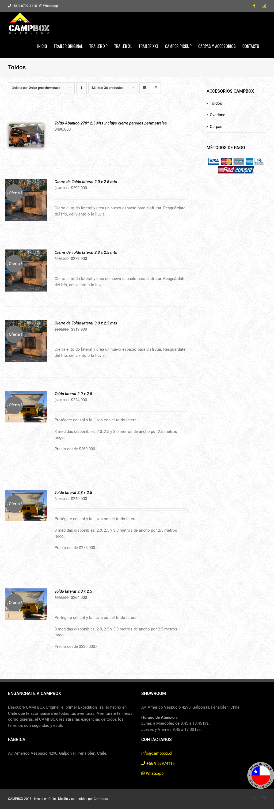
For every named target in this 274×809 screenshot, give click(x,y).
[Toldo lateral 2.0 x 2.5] (26, 393)
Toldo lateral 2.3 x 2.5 (73, 492)
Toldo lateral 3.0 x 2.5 (73, 591)
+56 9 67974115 (159, 763)
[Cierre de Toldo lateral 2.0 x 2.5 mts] (26, 181)
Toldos (216, 103)
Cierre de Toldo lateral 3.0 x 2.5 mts (86, 323)
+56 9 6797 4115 (24, 6)
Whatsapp (50, 6)
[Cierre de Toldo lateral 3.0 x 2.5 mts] (26, 323)
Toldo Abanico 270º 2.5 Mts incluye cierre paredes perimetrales (111, 123)
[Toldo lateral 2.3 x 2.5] (26, 492)
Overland (217, 114)
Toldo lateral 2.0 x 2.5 (73, 393)
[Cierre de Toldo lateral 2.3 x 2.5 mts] (26, 252)
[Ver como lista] (155, 88)
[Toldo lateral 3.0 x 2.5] (26, 591)
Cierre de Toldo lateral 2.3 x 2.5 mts (86, 252)
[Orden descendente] (81, 87)
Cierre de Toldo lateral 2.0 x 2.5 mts (86, 181)
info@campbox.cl (156, 753)
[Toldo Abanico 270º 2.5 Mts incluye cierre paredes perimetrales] (26, 123)
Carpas (216, 126)
